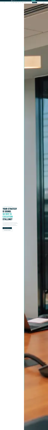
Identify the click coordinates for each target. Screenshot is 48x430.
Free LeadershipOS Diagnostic (7, 230)
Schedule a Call (34, 2)
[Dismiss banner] (47, 0)
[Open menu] (43, 2)
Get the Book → (33, 0)
